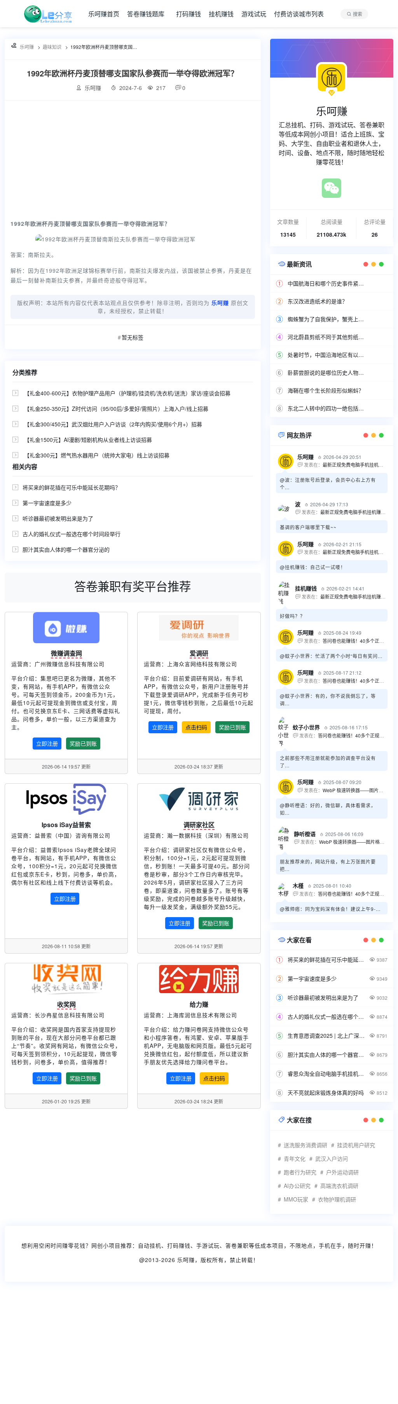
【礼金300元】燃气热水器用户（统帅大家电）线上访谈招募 (96, 455)
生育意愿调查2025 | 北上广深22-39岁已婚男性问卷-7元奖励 (328, 1035)
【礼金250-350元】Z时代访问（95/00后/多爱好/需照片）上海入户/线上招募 (116, 408)
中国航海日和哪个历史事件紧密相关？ (328, 283)
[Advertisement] (133, 158)
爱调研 (199, 653)
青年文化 (294, 1158)
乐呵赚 (186, 1260)
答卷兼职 (237, 1245)
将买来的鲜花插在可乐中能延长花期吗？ (71, 487)
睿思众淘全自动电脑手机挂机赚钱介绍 (328, 1073)
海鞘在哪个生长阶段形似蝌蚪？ (326, 390)
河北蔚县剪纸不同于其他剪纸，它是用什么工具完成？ (328, 337)
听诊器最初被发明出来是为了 (58, 518)
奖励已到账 (83, 743)
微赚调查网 (66, 653)
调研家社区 (199, 824)
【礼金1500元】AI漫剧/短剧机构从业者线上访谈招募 (88, 439)
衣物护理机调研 (337, 1199)
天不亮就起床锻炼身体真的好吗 (326, 1092)
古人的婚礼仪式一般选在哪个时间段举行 (71, 534)
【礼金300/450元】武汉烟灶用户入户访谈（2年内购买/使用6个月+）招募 (113, 424)
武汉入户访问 (331, 1158)
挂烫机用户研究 (356, 1145)
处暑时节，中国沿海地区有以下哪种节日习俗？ (328, 354)
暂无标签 (132, 337)
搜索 (357, 13)
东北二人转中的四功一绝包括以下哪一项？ (328, 408)
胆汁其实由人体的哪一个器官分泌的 (66, 549)
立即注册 (47, 743)
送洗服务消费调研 (305, 1145)
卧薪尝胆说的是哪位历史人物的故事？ (328, 372)
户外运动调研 (342, 1172)
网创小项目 (105, 1245)
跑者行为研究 (300, 1172)
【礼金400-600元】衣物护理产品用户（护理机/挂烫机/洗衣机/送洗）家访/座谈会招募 (127, 393)
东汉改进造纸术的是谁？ (317, 301)
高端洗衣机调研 (339, 1185)
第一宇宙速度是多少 (47, 503)
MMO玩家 (296, 1199)
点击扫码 (196, 727)
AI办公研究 (297, 1185)
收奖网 (66, 1004)
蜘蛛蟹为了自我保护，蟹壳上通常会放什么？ (328, 319)
